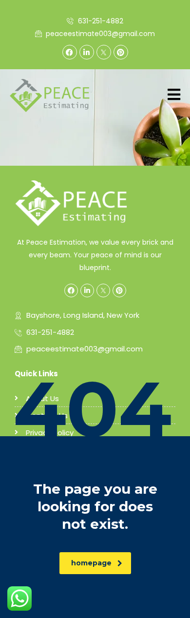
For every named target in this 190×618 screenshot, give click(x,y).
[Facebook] (69, 52)
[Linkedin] (86, 52)
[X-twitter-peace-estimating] (103, 52)
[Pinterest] (121, 52)
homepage (91, 563)
